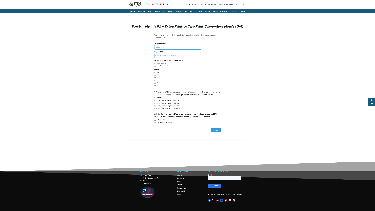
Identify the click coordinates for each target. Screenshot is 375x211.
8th (158, 85)
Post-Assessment (162, 66)
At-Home (202, 4)
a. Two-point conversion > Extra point (168, 100)
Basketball (141, 11)
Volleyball (242, 11)
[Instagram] (164, 4)
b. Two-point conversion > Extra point (168, 103)
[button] (371, 102)
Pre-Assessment (162, 63)
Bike (149, 11)
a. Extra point (161, 120)
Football (157, 11)
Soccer (200, 11)
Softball (207, 11)
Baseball (132, 11)
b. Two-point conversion (164, 122)
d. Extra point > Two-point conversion (168, 108)
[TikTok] (167, 4)
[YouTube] (153, 4)
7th (158, 83)
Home (188, 4)
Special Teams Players (220, 11)
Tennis (233, 11)
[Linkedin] (157, 4)
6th (158, 80)
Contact (242, 4)
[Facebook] (146, 4)
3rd (158, 72)
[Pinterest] (160, 4)
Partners (229, 4)
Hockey (170, 11)
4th (158, 75)
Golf (164, 11)
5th (158, 77)
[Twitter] (150, 4)
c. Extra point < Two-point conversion (168, 106)
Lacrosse (179, 11)
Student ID (158, 52)
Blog (236, 4)
